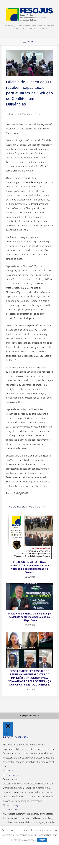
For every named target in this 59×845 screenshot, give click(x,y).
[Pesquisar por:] (35, 41)
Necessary (13, 774)
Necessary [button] (8, 770)
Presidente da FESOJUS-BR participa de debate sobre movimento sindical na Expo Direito (29, 617)
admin (10, 114)
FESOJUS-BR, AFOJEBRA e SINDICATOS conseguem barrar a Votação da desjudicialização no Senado (29, 567)
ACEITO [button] (42, 840)
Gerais (38, 114)
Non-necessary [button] (10, 805)
